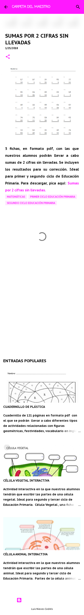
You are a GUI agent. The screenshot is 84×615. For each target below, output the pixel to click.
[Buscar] (78, 7)
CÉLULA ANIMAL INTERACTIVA (25, 554)
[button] (7, 57)
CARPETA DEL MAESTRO (31, 7)
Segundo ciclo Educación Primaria (31, 203)
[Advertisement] (42, 303)
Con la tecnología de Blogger (45, 600)
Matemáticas (16, 196)
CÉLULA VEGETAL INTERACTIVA (26, 480)
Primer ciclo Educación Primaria (52, 196)
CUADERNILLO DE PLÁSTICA (24, 407)
